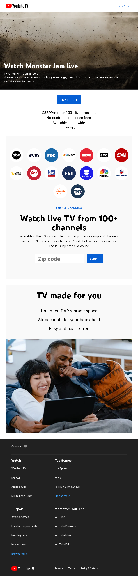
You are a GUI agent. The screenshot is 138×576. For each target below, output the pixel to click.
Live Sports (61, 468)
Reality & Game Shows (67, 486)
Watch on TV (19, 468)
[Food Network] (34, 173)
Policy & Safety (89, 568)
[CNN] (121, 155)
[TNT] (77, 192)
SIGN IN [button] (124, 5)
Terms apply (69, 128)
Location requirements (24, 526)
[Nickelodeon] (60, 192)
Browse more (62, 496)
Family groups (19, 535)
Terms (71, 568)
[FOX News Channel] (51, 173)
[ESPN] (86, 155)
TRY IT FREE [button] (69, 100)
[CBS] (34, 155)
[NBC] (69, 155)
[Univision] (86, 173)
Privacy (59, 568)
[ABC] (16, 155)
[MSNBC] (104, 173)
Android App (19, 486)
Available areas (20, 517)
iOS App (16, 477)
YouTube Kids (62, 544)
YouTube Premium (65, 526)
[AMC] (104, 155)
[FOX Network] (51, 155)
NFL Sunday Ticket (22, 496)
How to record (19, 544)
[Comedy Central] (16, 173)
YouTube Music (63, 535)
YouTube (60, 517)
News (58, 477)
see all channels (69, 207)
